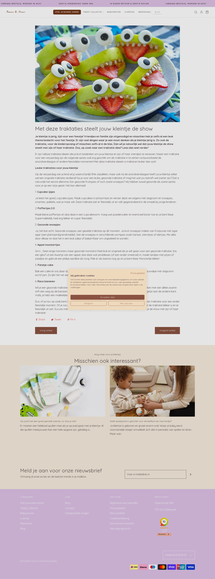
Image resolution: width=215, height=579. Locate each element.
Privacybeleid (137, 273)
